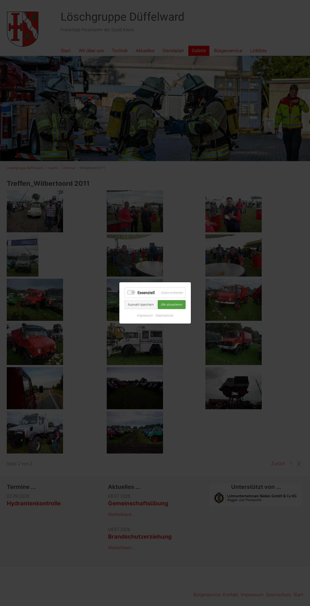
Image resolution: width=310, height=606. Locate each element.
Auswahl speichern (141, 304)
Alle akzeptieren (171, 304)
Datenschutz (164, 315)
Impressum (145, 315)
